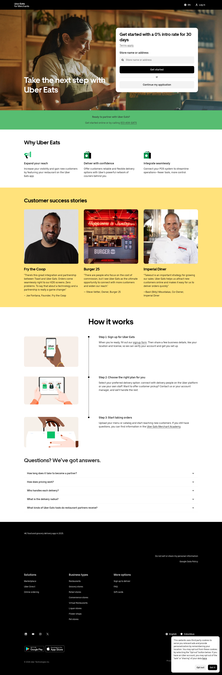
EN (189, 5)
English (173, 634)
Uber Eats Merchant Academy (163, 426)
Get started (157, 69)
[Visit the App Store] (54, 649)
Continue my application (157, 84)
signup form (140, 342)
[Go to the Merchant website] (21, 5)
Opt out (200, 667)
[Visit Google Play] (34, 649)
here (204, 658)
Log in (202, 5)
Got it (212, 667)
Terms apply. (127, 45)
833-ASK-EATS (129, 122)
